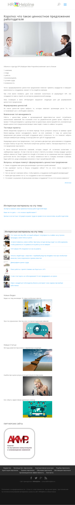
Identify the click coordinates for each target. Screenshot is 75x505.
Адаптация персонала (10, 470)
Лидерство (7, 468)
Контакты (49, 473)
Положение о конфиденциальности (13, 489)
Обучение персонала (44, 470)
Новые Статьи (10, 345)
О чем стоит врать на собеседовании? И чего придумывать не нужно (34, 276)
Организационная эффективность (31, 473)
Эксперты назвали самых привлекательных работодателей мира (25, 209)
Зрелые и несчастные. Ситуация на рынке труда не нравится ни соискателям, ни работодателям (36, 216)
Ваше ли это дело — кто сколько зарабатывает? (20, 212)
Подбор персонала (63, 468)
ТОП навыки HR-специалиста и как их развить (26, 249)
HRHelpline (36, 481)
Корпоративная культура (44, 468)
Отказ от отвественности (35, 489)
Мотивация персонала (62, 470)
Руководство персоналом (23, 468)
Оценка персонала (27, 470)
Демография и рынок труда (20, 262)
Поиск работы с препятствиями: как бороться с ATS (28, 269)
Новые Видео (10, 295)
